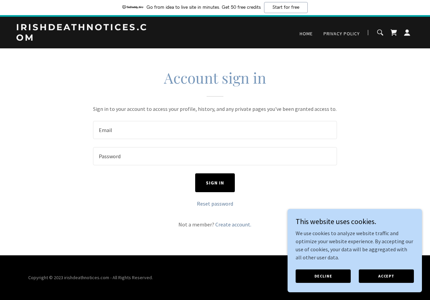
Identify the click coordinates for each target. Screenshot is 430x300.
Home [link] (306, 34)
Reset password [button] (215, 203)
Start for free (285, 7)
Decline (323, 275)
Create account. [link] (233, 224)
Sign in (215, 183)
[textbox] (215, 130)
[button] (407, 32)
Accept (386, 275)
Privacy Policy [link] (342, 34)
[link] (85, 38)
